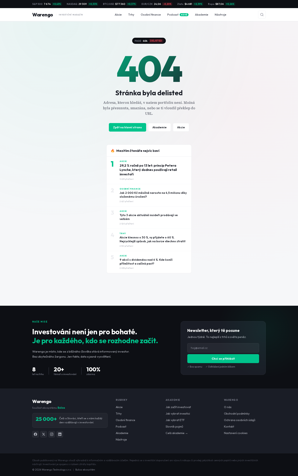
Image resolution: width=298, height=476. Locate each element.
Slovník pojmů (174, 426)
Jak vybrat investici (178, 413)
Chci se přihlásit (223, 358)
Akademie (201, 14)
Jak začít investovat (178, 407)
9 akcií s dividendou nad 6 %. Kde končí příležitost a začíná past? (146, 261)
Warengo (57, 15)
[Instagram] (51, 434)
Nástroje (220, 14)
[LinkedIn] (60, 434)
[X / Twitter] (43, 434)
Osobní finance (151, 14)
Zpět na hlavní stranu (127, 127)
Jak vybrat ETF (175, 420)
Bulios (61, 407)
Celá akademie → (177, 433)
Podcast (177, 14)
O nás (228, 407)
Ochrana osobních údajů (239, 420)
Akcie (118, 14)
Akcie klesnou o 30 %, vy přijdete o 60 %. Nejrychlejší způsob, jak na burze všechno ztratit (152, 239)
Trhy (131, 14)
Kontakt (229, 426)
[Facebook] (35, 434)
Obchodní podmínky (237, 413)
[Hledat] (262, 14)
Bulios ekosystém (85, 469)
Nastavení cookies (236, 433)
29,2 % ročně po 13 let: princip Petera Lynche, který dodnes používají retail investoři (148, 169)
